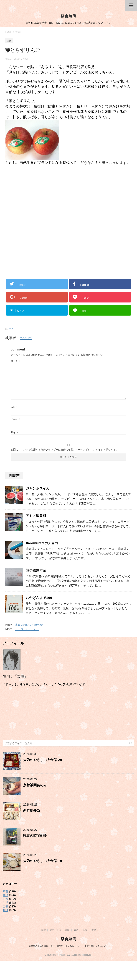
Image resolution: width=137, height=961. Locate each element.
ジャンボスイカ (38, 488)
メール (15, 419)
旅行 (5, 898)
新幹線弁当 (31, 810)
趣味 (5, 910)
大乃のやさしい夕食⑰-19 (42, 861)
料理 (5, 895)
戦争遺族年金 (36, 570)
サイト (14, 432)
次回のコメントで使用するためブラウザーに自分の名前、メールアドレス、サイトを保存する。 (64, 449)
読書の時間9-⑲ (35, 835)
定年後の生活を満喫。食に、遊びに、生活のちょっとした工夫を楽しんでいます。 (68, 946)
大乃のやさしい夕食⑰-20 (42, 760)
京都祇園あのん (35, 785)
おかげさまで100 (39, 598)
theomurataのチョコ (42, 543)
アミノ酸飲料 (36, 516)
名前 (14, 406)
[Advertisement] (68, 197)
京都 (5, 891)
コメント (16, 360)
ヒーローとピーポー (27, 629)
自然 (5, 906)
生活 (11, 329)
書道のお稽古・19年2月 (29, 624)
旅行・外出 (55, 930)
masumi (26, 338)
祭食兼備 (68, 16)
